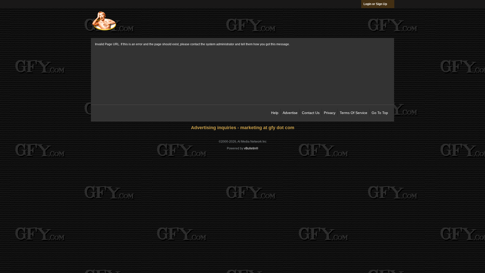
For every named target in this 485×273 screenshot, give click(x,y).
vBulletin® (251, 148)
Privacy (329, 113)
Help (274, 113)
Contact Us (311, 113)
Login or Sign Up (375, 4)
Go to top (380, 113)
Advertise (290, 113)
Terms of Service (353, 113)
